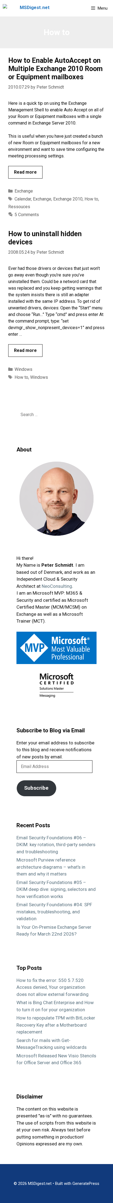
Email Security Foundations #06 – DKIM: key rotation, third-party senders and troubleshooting (55, 844)
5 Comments (27, 214)
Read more (25, 172)
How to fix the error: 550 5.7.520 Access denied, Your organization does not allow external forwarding (52, 987)
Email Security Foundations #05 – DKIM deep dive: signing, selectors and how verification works (56, 889)
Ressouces (19, 206)
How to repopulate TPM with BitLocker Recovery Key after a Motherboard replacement (55, 1025)
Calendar (23, 199)
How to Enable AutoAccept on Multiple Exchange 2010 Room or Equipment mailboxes (55, 69)
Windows (23, 369)
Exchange (24, 191)
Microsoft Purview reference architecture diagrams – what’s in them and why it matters (50, 867)
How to (91, 199)
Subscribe (36, 788)
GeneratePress (85, 1183)
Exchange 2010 (68, 199)
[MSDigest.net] (27, 8)
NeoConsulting (57, 586)
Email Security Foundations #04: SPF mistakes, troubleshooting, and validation (54, 911)
